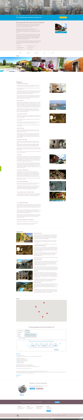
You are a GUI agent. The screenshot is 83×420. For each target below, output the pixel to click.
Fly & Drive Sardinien (20, 408)
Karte (44, 52)
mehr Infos (48, 410)
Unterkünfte (36, 52)
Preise (52, 52)
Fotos (20, 52)
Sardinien (20, 15)
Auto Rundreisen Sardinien (21, 407)
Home (17, 15)
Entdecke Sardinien (54, 3)
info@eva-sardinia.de (49, 408)
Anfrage (47, 1)
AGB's (53, 415)
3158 (38, 345)
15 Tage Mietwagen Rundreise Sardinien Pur (37, 15)
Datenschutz (63, 415)
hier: (31, 368)
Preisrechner (63, 17)
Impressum (59, 415)
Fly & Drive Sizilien (29, 408)
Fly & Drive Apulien (39, 407)
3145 (44, 345)
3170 (33, 345)
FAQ (55, 415)
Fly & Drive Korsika (39, 408)
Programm (28, 52)
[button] (35, 307)
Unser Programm (48, 3)
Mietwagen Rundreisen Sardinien (26, 15)
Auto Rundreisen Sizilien (30, 407)
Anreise (60, 3)
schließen (81, 419)
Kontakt (64, 3)
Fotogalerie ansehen (61, 32)
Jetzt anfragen (32, 388)
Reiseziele (42, 3)
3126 (49, 345)
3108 (55, 345)
